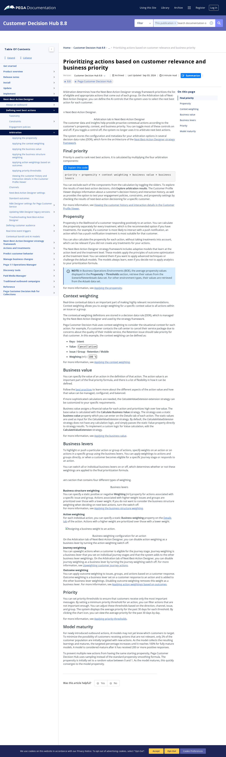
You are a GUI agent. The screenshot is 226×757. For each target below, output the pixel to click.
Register (200, 7)
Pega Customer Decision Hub (95, 81)
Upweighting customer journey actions (105, 565)
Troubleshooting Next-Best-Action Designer (26, 219)
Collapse (27, 57)
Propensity (185, 103)
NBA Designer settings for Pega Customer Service (30, 205)
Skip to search (37, 3)
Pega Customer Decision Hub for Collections (21, 293)
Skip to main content (14, 3)
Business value (187, 114)
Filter (140, 23)
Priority (183, 125)
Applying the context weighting (28, 143)
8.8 (69, 81)
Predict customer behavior (18, 253)
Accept (156, 751)
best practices (84, 389)
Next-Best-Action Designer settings (27, 192)
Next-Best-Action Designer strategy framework (23, 242)
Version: (67, 75)
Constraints (15, 121)
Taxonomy (14, 115)
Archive (178, 7)
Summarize (193, 75)
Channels (14, 187)
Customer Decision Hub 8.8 (89, 47)
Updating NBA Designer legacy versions (29, 211)
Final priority (187, 97)
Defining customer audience (20, 225)
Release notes (11, 77)
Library (165, 7)
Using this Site (148, 7)
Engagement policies (20, 126)
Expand (11, 57)
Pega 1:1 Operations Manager (19, 264)
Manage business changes (18, 259)
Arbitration (15, 132)
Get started (9, 65)
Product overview (13, 71)
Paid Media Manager (14, 275)
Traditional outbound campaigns (21, 281)
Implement (9, 93)
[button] (175, 23)
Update (7, 88)
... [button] (109, 47)
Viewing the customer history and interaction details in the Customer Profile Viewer (30, 178)
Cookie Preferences (193, 751)
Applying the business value (26, 149)
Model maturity (188, 131)
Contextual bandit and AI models (23, 236)
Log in (213, 7)
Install (6, 82)
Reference (9, 286)
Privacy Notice (84, 751)
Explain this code (77, 167)
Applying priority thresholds (26, 170)
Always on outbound (16, 104)
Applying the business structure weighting (28, 156)
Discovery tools (11, 270)
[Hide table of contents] (51, 49)
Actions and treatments (16, 248)
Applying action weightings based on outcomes (31, 164)
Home (66, 47)
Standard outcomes (19, 198)
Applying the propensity (24, 138)
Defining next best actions (21, 110)
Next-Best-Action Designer (18, 99)
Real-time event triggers (18, 230)
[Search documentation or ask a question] (219, 23)
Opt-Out (171, 751)
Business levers (188, 120)
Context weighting (189, 109)
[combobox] (181, 23)
